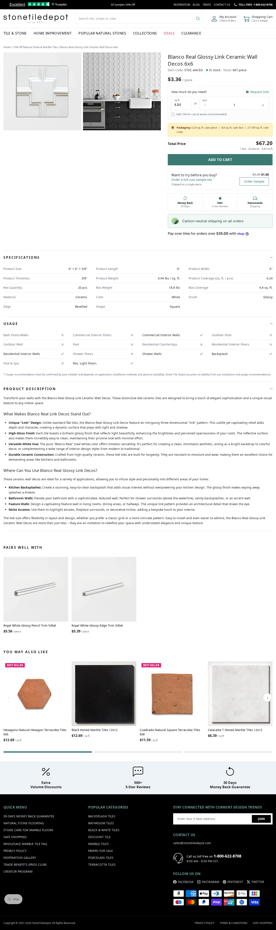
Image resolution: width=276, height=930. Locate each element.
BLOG (196, 4)
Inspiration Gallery (19, 858)
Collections (145, 33)
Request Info (259, 92)
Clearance (191, 33)
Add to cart (220, 159)
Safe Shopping (15, 837)
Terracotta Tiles (102, 864)
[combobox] (139, 19)
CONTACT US (222, 4)
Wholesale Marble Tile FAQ (25, 844)
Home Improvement (53, 33)
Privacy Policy (15, 851)
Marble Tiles (98, 844)
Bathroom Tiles (101, 823)
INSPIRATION (182, 4)
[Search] (200, 19)
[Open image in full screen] (42, 91)
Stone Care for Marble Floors (28, 830)
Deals (169, 33)
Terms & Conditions (234, 923)
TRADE (207, 4)
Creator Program (18, 871)
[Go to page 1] (47, 752)
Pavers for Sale (100, 851)
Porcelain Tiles (100, 858)
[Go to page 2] (138, 752)
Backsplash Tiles (101, 816)
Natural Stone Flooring (23, 823)
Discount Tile (99, 837)
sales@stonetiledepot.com (192, 843)
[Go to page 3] (228, 752)
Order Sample (254, 181)
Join (261, 819)
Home (7, 47)
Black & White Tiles (103, 830)
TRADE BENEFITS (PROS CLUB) (24, 864)
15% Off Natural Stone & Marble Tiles (35, 47)
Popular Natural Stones (102, 33)
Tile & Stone (15, 33)
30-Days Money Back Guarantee (28, 816)
